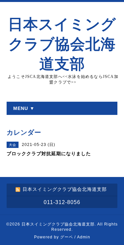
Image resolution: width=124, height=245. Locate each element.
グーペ (66, 237)
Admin (83, 237)
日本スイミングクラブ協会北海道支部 (62, 44)
